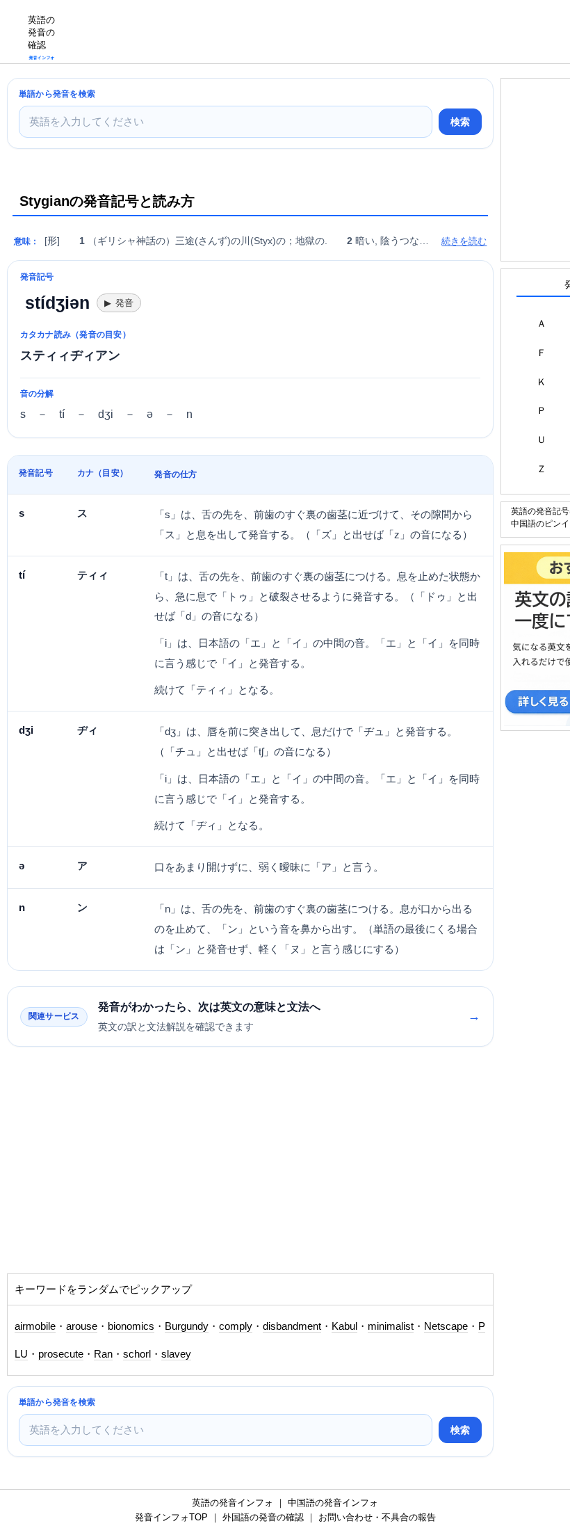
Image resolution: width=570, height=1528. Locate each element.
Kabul (344, 1326)
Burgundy (187, 1326)
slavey (176, 1354)
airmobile (35, 1326)
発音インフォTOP (171, 1517)
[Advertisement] (317, 31)
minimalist (391, 1326)
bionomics (131, 1326)
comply (235, 1326)
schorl (137, 1354)
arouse (81, 1326)
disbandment (292, 1326)
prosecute (60, 1354)
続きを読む (464, 241)
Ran (103, 1354)
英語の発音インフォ (232, 1502)
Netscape (446, 1326)
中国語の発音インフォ (333, 1502)
